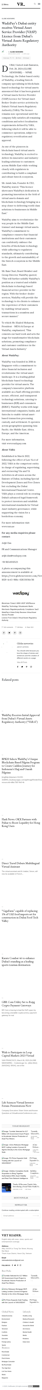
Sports (4, 1345)
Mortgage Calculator (8, 1361)
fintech (13, 603)
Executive (5, 1338)
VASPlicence (30, 603)
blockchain (6, 603)
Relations (26, 1338)
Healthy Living (27, 1316)
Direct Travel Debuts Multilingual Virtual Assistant (21, 864)
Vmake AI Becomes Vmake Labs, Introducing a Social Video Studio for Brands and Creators (26, 1186)
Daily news (26, 1342)
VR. (21, 4)
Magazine (5, 1378)
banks (30, 606)
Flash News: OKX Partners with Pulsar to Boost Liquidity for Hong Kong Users (21, 822)
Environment (6, 1319)
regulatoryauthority (17, 609)
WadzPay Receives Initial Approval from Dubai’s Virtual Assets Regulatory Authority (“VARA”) (21, 718)
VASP (23, 603)
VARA (18, 603)
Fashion (4, 1325)
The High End (6, 1368)
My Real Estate (6, 1365)
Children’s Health (28, 1322)
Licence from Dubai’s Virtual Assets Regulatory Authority (19, 619)
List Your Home (6, 1371)
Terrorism (5, 1329)
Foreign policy (6, 1342)
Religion (4, 1322)
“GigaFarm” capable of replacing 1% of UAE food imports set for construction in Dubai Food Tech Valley (20, 916)
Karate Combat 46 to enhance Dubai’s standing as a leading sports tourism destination (18, 961)
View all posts (22, 662)
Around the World (28, 1325)
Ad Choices (26, 1329)
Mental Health (27, 1332)
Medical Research (28, 1319)
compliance (29, 609)
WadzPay (5, 606)
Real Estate (5, 1352)
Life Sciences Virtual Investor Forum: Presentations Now (18, 1104)
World (3, 1374)
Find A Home (6, 1358)
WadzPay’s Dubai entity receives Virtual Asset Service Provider (19, 613)
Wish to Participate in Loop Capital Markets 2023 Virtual (18, 1053)
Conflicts (4, 1332)
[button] (5, 4)
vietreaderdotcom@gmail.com (13, 1260)
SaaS (36, 609)
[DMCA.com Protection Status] (34, 1386)
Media (25, 1335)
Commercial (5, 1355)
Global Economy (7, 1316)
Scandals (5, 1335)
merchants (6, 609)
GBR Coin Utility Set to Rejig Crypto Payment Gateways (18, 1003)
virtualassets (23, 606)
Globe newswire (25, 643)
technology (13, 606)
